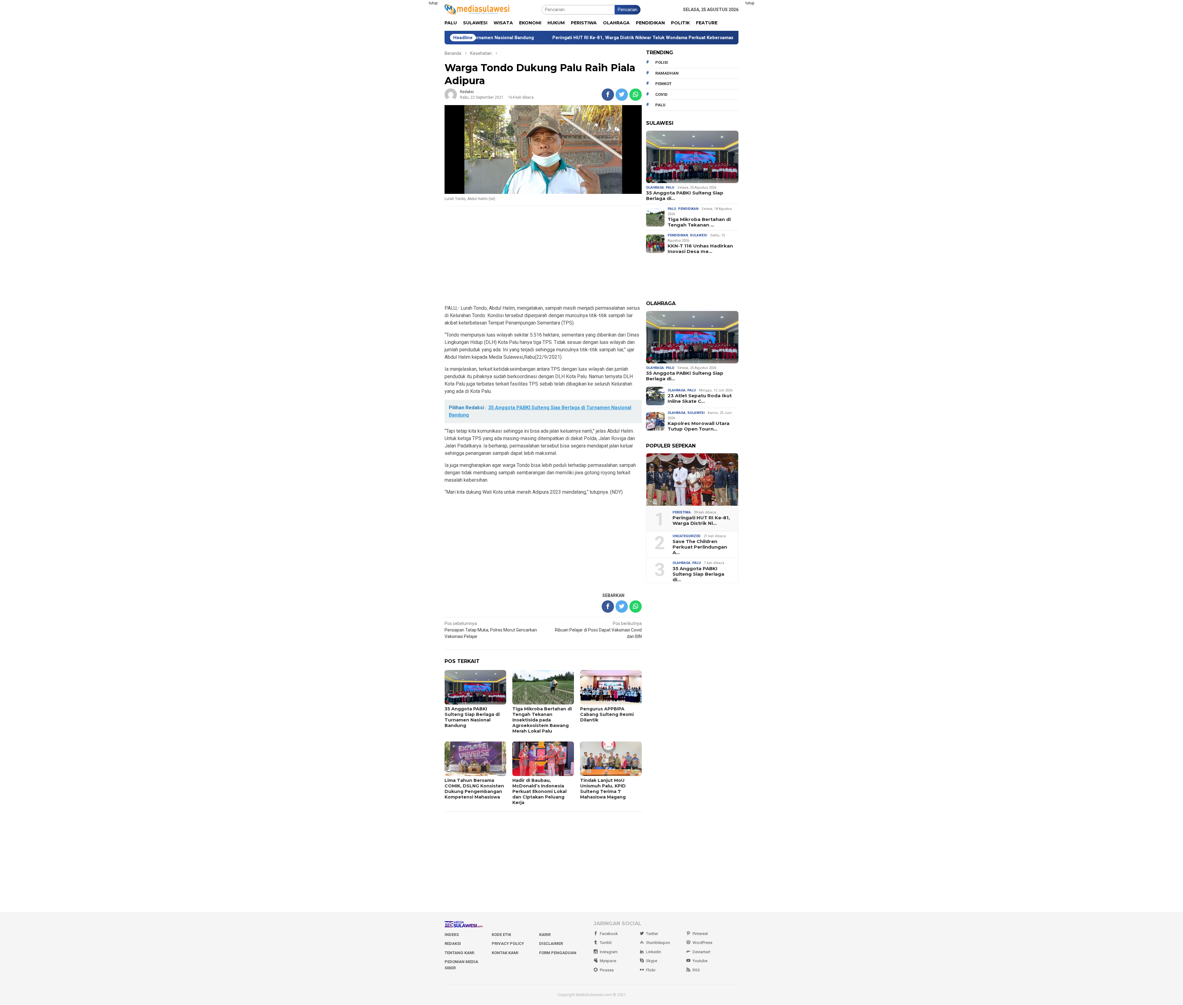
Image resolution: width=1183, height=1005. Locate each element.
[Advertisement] (414, 92)
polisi (661, 62)
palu (660, 105)
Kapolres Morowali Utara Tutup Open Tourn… (699, 426)
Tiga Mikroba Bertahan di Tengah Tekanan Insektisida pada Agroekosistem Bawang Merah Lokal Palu (542, 720)
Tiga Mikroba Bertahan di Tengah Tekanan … (699, 222)
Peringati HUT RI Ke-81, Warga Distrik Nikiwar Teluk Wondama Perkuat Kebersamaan (577, 37)
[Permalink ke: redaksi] (451, 94)
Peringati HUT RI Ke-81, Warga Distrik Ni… (701, 520)
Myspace (608, 960)
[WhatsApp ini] (635, 94)
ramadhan (667, 73)
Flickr (651, 970)
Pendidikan (688, 209)
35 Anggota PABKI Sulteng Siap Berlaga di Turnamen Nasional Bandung (472, 717)
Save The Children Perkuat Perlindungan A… (700, 547)
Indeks (452, 934)
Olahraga (655, 188)
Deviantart (701, 952)
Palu (670, 188)
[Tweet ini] (622, 94)
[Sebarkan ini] (608, 94)
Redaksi (453, 943)
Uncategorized (687, 536)
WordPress (702, 942)
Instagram (609, 952)
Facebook (609, 933)
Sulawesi (698, 235)
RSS (696, 970)
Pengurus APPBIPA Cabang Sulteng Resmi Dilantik (607, 714)
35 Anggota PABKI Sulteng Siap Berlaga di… (684, 195)
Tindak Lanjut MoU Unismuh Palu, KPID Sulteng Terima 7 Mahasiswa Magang (603, 789)
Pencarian (627, 9)
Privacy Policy (508, 943)
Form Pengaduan (557, 952)
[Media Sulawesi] (477, 9)
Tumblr (606, 942)
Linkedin (653, 952)
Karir (545, 934)
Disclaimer (551, 943)
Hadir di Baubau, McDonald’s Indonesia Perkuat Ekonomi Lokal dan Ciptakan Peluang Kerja (539, 791)
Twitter (652, 933)
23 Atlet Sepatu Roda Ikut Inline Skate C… (700, 398)
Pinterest (700, 933)
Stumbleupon (658, 942)
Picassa (607, 970)
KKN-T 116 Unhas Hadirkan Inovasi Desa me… (700, 248)
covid (661, 94)
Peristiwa (682, 512)
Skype (651, 960)
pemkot (663, 83)
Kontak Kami (505, 952)
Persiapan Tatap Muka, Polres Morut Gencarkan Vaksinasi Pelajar (491, 630)
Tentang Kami (459, 952)
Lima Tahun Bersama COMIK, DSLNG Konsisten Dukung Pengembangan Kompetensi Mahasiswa (474, 789)
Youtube (700, 960)
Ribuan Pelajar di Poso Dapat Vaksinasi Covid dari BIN (598, 630)
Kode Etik (501, 934)
